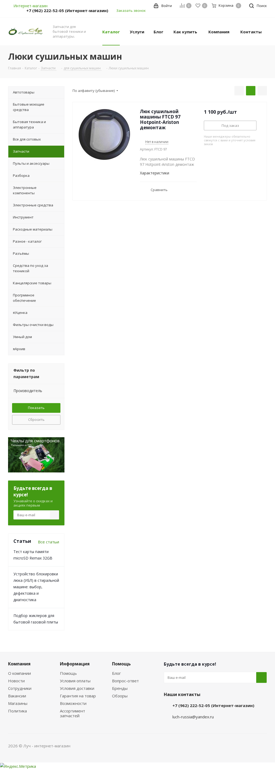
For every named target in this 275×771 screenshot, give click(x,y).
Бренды (120, 688)
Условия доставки (77, 688)
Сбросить (36, 419)
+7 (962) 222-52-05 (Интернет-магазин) (67, 10)
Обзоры (120, 695)
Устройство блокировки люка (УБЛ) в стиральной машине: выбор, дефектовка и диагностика (36, 586)
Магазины (17, 703)
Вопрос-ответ (125, 680)
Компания (19, 664)
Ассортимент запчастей (72, 713)
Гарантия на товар (78, 695)
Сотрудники (19, 688)
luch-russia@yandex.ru (193, 716)
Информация (75, 664)
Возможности (73, 703)
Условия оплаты (75, 680)
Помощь (68, 673)
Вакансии (17, 695)
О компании (19, 673)
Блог (116, 673)
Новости (16, 680)
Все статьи (48, 541)
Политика (17, 710)
